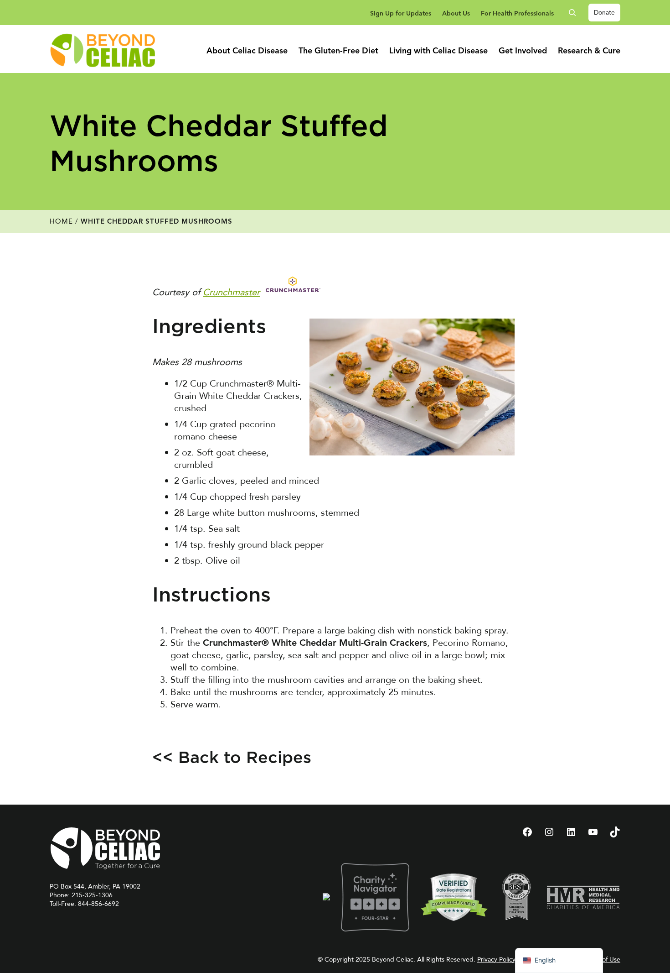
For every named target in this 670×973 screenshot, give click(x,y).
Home (61, 221)
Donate (604, 12)
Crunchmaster (231, 292)
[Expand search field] (576, 12)
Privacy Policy (496, 959)
